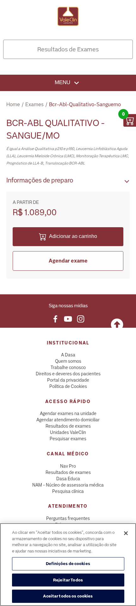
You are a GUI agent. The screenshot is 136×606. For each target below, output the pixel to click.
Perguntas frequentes (68, 518)
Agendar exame (68, 261)
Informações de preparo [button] (39, 180)
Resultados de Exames (68, 49)
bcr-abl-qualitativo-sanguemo (85, 104)
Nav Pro (68, 466)
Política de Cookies (68, 386)
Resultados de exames (68, 426)
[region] (68, 564)
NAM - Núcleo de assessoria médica (68, 485)
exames (34, 104)
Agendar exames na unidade (68, 413)
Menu (63, 82)
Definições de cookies (68, 563)
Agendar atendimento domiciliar (68, 419)
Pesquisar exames (68, 438)
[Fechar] (126, 533)
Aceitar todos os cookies (68, 596)
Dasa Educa (68, 478)
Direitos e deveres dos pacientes (68, 373)
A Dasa (68, 354)
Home (13, 104)
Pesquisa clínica (68, 491)
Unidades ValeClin (68, 432)
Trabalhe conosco (68, 367)
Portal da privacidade (68, 380)
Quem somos (68, 361)
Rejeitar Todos (68, 580)
